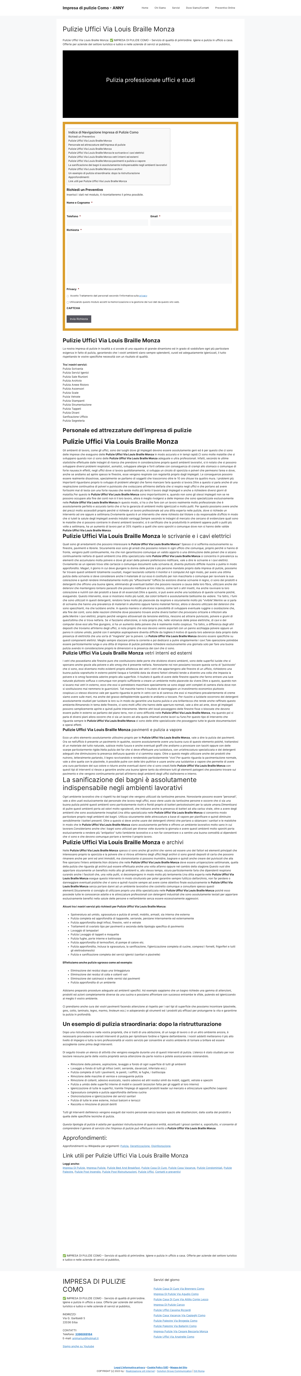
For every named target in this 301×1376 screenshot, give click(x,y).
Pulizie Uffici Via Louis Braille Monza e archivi (95, 169)
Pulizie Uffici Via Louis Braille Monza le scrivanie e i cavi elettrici (106, 152)
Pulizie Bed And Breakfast (123, 1167)
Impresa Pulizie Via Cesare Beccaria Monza (181, 1331)
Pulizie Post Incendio (88, 1171)
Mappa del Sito (178, 1367)
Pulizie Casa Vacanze (181, 1167)
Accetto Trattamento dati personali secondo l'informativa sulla (108, 295)
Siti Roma (199, 1371)
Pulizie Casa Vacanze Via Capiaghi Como (179, 1315)
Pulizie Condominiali (209, 1167)
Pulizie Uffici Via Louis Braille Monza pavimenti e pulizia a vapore (106, 160)
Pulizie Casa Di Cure (154, 1167)
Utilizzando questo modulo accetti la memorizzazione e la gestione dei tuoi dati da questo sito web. (125, 302)
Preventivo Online (225, 7)
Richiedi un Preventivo (81, 136)
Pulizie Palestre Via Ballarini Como (175, 1326)
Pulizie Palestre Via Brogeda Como (175, 1320)
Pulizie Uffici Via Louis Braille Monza (90, 140)
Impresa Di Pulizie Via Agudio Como (176, 1294)
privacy (143, 295)
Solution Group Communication (174, 1371)
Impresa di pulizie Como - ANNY (93, 7)
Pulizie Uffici (146, 1171)
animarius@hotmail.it (85, 1338)
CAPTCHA (73, 308)
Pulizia (124, 1146)
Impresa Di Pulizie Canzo (169, 1304)
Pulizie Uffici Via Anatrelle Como (174, 1336)
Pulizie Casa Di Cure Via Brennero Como (179, 1288)
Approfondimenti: (79, 177)
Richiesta (74, 230)
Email (155, 216)
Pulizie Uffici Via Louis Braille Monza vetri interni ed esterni (103, 156)
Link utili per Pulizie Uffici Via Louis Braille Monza (97, 181)
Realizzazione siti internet (140, 1371)
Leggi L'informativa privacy (129, 1367)
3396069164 (83, 1334)
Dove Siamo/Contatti (197, 7)
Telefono (74, 216)
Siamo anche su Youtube (78, 1346)
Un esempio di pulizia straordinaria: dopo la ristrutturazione (104, 173)
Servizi (176, 7)
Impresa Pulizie (96, 1167)
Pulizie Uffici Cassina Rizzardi (172, 1310)
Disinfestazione (161, 1146)
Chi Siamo (160, 7)
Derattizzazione (140, 1146)
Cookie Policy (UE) (157, 1367)
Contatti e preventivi (168, 1171)
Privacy (73, 289)
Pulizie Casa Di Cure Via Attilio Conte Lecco (181, 1299)
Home (145, 7)
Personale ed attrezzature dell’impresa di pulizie (96, 144)
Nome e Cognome (80, 202)
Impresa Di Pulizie (74, 1167)
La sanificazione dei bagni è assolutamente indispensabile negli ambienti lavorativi (117, 165)
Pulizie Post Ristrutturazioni (119, 1171)
